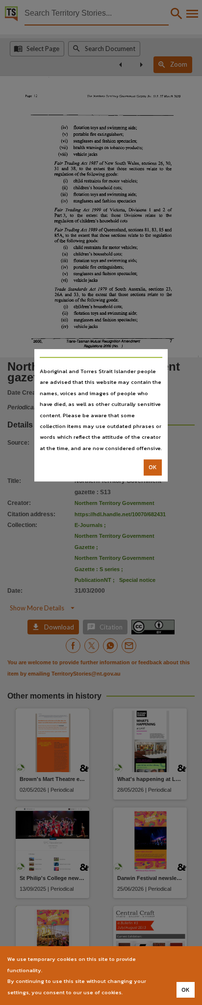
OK (153, 467)
